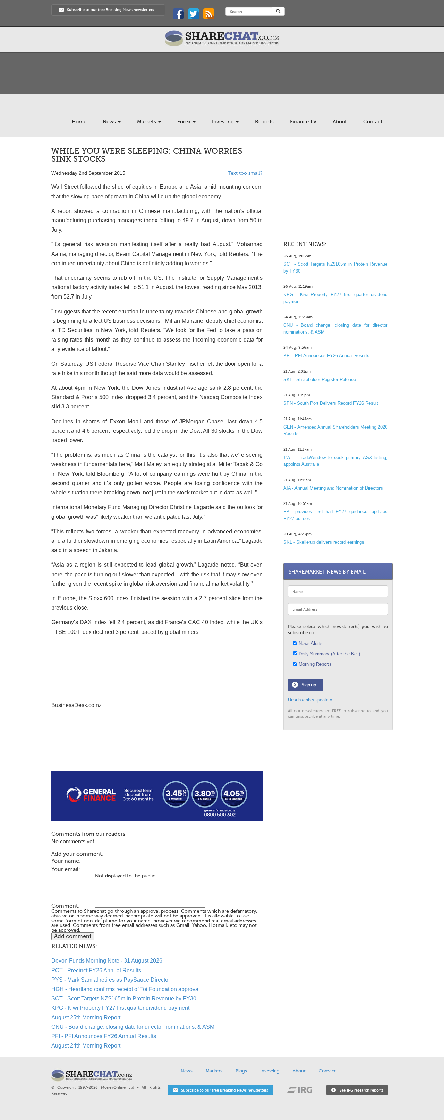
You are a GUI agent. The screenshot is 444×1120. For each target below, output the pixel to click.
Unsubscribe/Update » (310, 700)
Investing (223, 121)
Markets (147, 121)
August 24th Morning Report (85, 1046)
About (340, 121)
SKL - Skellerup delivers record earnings (323, 542)
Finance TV (303, 121)
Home (79, 121)
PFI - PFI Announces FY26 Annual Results (103, 1036)
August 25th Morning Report (85, 1017)
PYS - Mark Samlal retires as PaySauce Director (110, 980)
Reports (264, 121)
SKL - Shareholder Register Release (319, 379)
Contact (372, 121)
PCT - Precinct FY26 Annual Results (96, 970)
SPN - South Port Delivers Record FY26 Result (330, 403)
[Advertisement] (157, 748)
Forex (184, 121)
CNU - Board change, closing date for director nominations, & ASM (132, 1027)
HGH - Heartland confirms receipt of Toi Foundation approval (125, 989)
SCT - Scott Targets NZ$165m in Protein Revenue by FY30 (123, 998)
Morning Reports (314, 664)
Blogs (241, 1071)
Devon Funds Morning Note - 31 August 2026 (106, 961)
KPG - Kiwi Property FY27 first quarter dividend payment (120, 1008)
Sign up (309, 684)
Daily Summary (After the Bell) (328, 653)
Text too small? (245, 173)
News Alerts (310, 643)
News (110, 121)
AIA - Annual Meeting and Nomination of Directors (333, 488)
